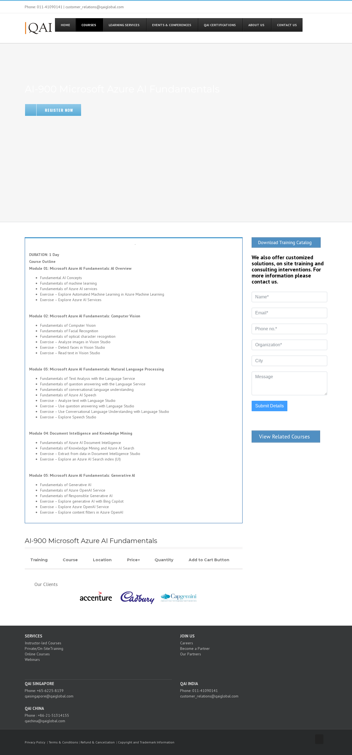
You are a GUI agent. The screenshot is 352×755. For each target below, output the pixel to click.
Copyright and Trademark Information (146, 742)
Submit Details (269, 406)
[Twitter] (96, 669)
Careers (186, 642)
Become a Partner (195, 648)
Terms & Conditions (63, 742)
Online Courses (37, 654)
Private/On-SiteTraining (44, 648)
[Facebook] (89, 669)
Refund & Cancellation (98, 742)
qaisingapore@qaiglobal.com (49, 696)
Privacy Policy (35, 742)
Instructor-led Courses (43, 642)
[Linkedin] (104, 669)
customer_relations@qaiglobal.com (209, 696)
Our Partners (190, 654)
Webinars (32, 659)
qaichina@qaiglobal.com (45, 720)
